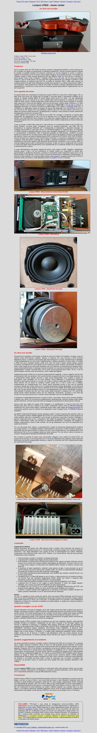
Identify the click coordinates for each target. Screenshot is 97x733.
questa (56, 156)
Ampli (51, 1)
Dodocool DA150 (74, 407)
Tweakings (69, 1)
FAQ (38, 1)
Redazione (32, 1)
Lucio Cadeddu (25, 61)
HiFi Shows (44, 1)
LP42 (59, 76)
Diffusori (56, 1)
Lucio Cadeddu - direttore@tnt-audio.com (40, 727)
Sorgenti (62, 1)
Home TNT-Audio (22, 1)
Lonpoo (23, 58)
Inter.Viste (77, 1)
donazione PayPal (31, 709)
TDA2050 (70, 106)
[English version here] (48, 53)
